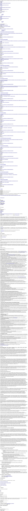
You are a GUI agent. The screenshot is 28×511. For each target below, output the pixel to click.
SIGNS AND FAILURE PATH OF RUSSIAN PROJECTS (6, 173)
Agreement (1, 213)
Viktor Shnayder (5, 127)
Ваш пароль (1, 501)
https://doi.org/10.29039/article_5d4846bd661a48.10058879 (6, 84)
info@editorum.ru (15, 317)
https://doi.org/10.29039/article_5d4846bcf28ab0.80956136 (6, 169)
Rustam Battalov (6, 159)
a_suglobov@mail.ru (2, 201)
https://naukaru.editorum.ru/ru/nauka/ (10, 263)
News (1, 3)
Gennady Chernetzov (15, 174)
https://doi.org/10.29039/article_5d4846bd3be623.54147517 (6, 118)
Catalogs (1, 2)
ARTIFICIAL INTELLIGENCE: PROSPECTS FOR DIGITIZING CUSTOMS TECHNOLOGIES (11, 33)
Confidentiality (1, 211)
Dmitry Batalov (2, 174)
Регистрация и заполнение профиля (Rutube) (5, 482)
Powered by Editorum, (17, 213)
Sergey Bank (1, 148)
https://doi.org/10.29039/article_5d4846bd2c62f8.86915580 (6, 70)
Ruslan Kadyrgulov (6, 174)
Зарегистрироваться (5, 505)
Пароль (1, 509)
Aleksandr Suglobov (6, 34)
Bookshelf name (2, 209)
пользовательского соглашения (10, 503)
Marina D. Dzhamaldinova (3, 73)
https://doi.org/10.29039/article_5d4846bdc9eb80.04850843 (6, 104)
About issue (3, 30)
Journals (1, 7)
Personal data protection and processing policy (8, 213)
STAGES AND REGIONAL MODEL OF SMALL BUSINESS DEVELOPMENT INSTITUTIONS (11, 139)
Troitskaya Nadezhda (2, 203)
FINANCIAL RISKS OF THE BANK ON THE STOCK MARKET (7, 120)
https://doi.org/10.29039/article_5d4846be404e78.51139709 (6, 110)
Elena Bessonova (2, 159)
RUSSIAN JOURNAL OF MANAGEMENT (5, 26)
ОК (7, 504)
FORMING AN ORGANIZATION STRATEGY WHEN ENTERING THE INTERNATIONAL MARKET (12, 72)
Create (3, 214)
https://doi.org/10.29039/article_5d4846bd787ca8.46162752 (6, 98)
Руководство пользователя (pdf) (4, 481)
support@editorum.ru (8, 475)
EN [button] (0, 20)
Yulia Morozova (10, 174)
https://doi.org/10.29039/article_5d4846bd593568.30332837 (6, 156)
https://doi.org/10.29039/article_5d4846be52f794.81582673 (6, 135)
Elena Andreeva (2, 34)
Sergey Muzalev (2, 54)
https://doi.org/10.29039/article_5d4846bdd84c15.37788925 (6, 90)
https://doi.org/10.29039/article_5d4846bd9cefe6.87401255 (6, 143)
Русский (3, 21)
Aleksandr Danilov (10, 127)
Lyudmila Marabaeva (2, 102)
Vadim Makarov (2, 121)
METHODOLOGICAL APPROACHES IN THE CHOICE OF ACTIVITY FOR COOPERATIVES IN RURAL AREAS (13, 106)
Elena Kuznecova (7, 102)
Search (1, 10)
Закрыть (1, 505)
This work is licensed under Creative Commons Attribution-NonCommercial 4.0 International (10, 195)
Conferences (9, 7)
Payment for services (6, 9)
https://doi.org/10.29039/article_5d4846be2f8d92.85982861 (6, 184)
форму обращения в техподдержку (8, 476)
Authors (1, 4)
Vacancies (1, 210)
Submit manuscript (2, 24)
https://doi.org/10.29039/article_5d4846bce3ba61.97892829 (6, 51)
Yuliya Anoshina (2, 60)
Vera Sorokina (1, 127)
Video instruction (2, 9)
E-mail (1, 500)
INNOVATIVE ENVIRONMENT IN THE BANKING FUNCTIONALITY (8, 152)
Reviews (1, 5)
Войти (3, 510)
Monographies (3, 7)
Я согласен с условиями (4, 503)
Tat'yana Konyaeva (7, 42)
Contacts (1, 212)
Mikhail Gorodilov (2, 42)
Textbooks (6, 7)
